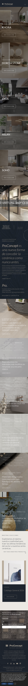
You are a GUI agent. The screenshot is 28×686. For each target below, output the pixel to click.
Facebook (8, 663)
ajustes (11, 681)
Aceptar (4, 683)
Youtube (17, 663)
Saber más (5, 278)
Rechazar (10, 683)
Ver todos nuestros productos (15, 551)
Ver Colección (9, 34)
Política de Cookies (13, 678)
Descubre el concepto (10, 295)
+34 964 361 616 (10, 668)
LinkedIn (14, 663)
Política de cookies (21, 678)
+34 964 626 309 (18, 668)
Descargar (10, 596)
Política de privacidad (20, 637)
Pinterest (20, 663)
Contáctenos (5, 618)
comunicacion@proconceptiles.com (14, 670)
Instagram (11, 663)
